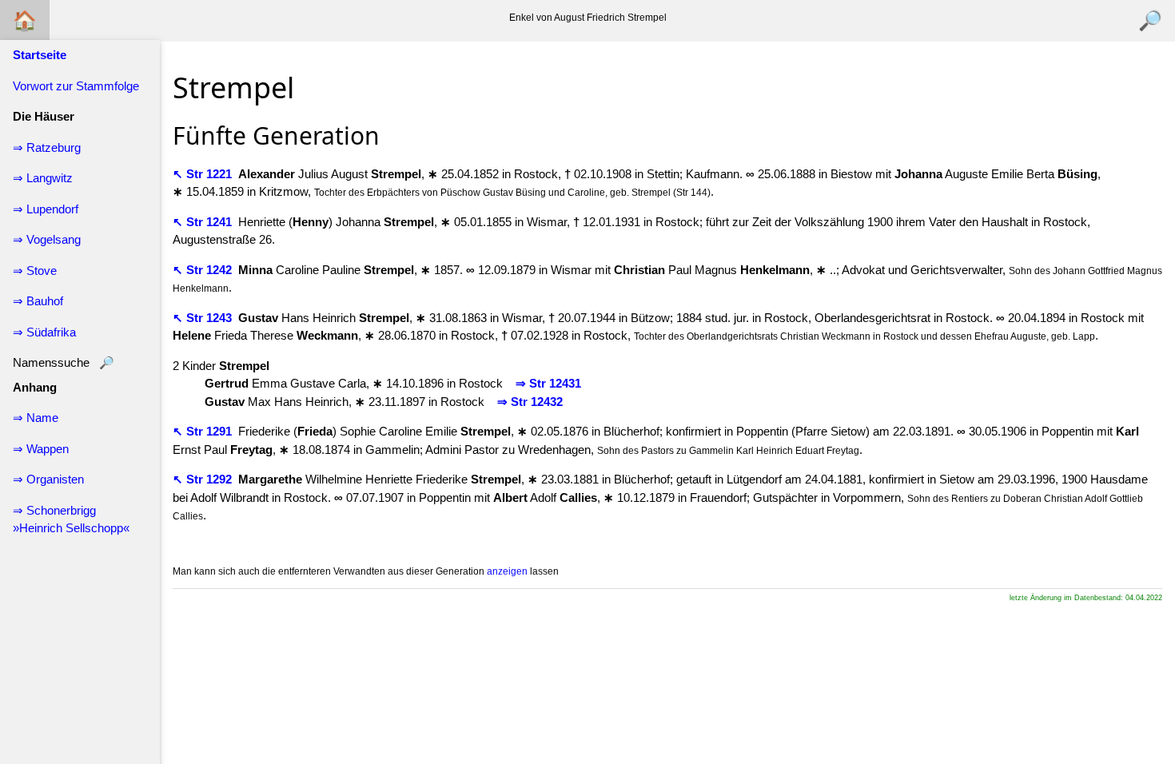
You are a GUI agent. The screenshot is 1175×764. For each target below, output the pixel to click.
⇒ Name (35, 417)
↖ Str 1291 (204, 431)
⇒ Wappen (41, 449)
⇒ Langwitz (43, 178)
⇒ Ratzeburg (47, 147)
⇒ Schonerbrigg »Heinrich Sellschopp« (71, 519)
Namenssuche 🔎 (63, 362)
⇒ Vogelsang (47, 239)
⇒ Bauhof (38, 301)
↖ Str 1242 (204, 270)
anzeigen (507, 571)
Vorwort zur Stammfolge (76, 86)
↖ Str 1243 (204, 317)
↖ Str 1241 (204, 222)
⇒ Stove (35, 270)
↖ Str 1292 (204, 479)
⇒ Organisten (48, 479)
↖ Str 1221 (204, 174)
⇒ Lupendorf (45, 209)
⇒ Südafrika (44, 332)
